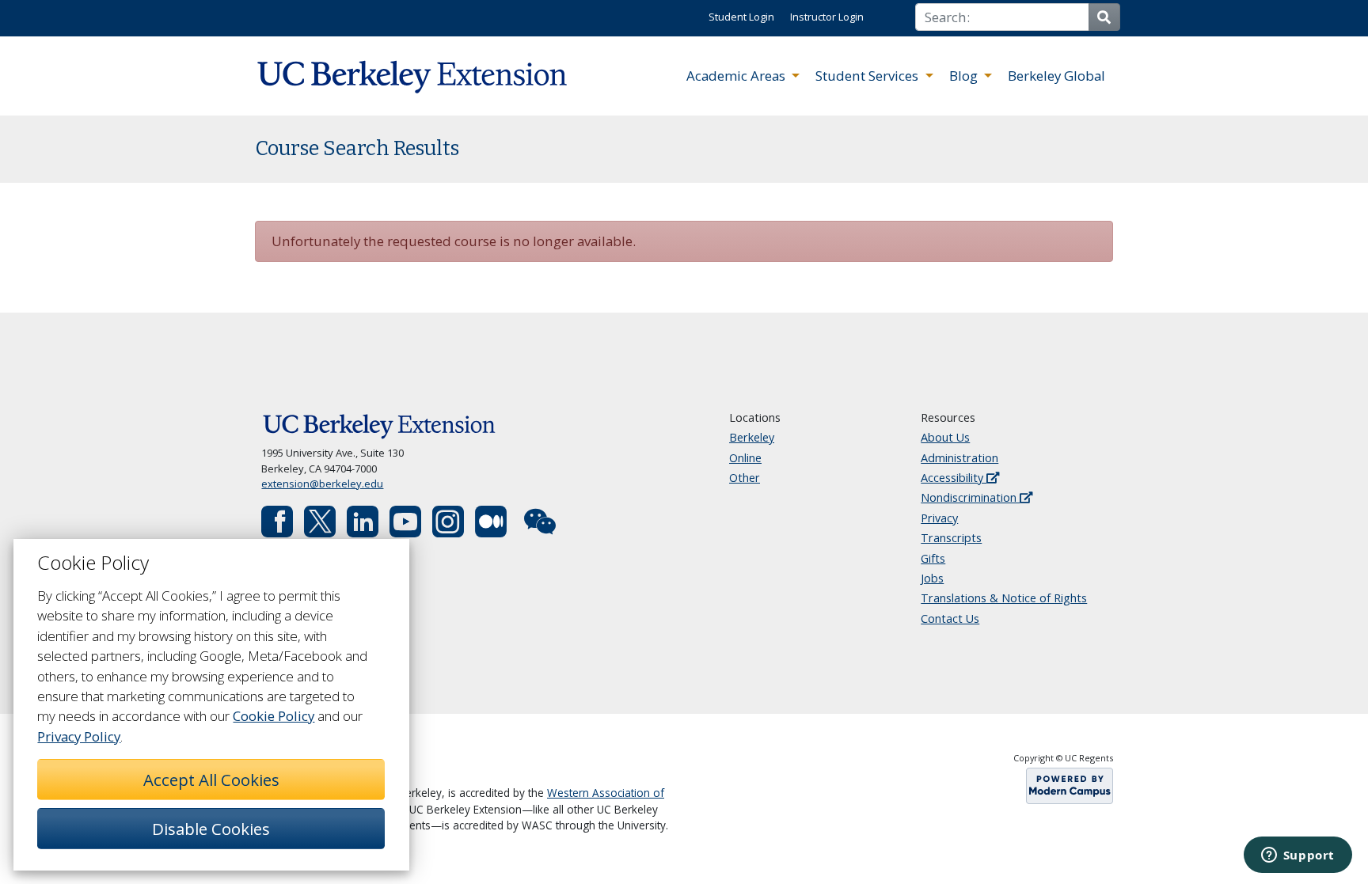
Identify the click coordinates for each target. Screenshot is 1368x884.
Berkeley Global (1056, 75)
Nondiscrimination (970, 497)
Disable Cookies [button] (211, 829)
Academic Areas (737, 75)
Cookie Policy (273, 716)
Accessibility (953, 477)
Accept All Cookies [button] (211, 779)
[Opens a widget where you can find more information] (1297, 856)
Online (745, 457)
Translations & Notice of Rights (1004, 597)
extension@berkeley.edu (322, 483)
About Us (945, 437)
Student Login (741, 16)
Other (744, 477)
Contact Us (950, 618)
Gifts (933, 558)
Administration (959, 457)
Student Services (868, 75)
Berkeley (751, 437)
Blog (965, 75)
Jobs (932, 578)
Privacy (939, 517)
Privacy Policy (78, 736)
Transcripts (951, 537)
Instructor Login (827, 16)
